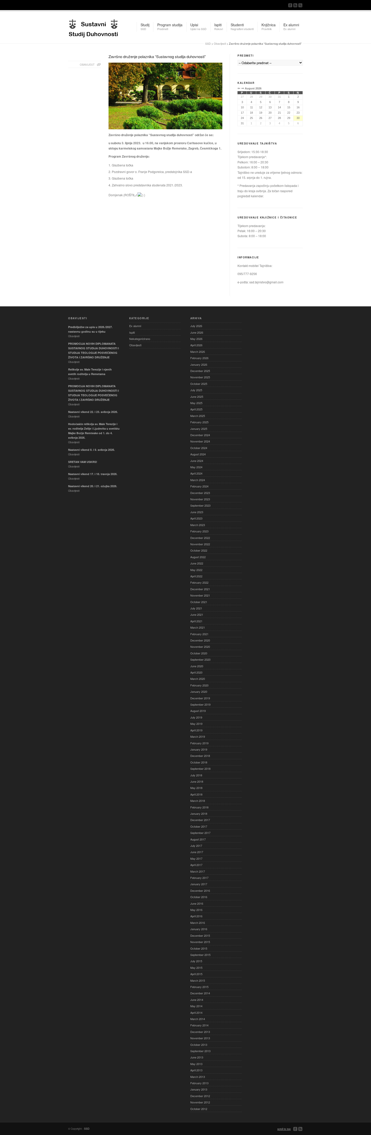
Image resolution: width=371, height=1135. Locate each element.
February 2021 (199, 634)
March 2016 (197, 923)
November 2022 (200, 544)
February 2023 (199, 531)
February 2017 (199, 878)
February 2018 (199, 807)
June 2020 (196, 666)
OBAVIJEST (87, 64)
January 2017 (198, 884)
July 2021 (196, 608)
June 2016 (196, 903)
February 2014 (199, 1025)
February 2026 (199, 358)
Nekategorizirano (139, 339)
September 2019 (200, 704)
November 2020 (200, 647)
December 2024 (200, 435)
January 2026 (198, 364)
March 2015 (197, 980)
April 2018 (196, 794)
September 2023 (200, 505)
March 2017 (197, 871)
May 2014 (196, 1006)
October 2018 (198, 762)
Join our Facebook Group (290, 5)
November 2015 (200, 942)
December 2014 (200, 993)
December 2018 (200, 756)
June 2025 (196, 396)
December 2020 (200, 640)
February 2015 (199, 987)
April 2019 (196, 730)
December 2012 (200, 1096)
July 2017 (196, 846)
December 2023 (200, 493)
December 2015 (200, 935)
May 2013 (196, 1064)
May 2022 (196, 570)
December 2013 (200, 1032)
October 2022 (198, 550)
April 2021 (196, 621)
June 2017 (196, 852)
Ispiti (132, 332)
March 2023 (197, 525)
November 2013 (200, 1038)
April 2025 (196, 409)
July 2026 (196, 326)
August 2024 (198, 454)
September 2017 (200, 833)
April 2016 (196, 916)
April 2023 (196, 518)
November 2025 (200, 377)
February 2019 (199, 743)
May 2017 (196, 858)
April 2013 (196, 1070)
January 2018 (198, 813)
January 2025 (198, 429)
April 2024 (196, 473)
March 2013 (197, 1077)
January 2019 (198, 749)
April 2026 (196, 345)
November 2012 (200, 1102)
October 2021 (198, 602)
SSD (93, 27)
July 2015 (196, 961)
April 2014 (196, 1012)
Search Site (300, 5)
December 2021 (200, 589)
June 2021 (196, 614)
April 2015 (196, 974)
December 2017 (200, 820)
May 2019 (196, 724)
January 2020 (198, 691)
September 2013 (200, 1051)
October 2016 (198, 897)
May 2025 (196, 403)
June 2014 (196, 1000)
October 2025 (198, 384)
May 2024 (196, 467)
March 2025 (197, 416)
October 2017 (198, 826)
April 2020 (196, 672)
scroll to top (284, 1129)
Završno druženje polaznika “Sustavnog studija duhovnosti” (157, 56)
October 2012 (198, 1109)
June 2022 (196, 563)
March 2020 (197, 679)
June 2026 (196, 332)
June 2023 (196, 512)
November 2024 (200, 441)
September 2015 (200, 955)
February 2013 (199, 1083)
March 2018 (197, 801)
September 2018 (200, 769)
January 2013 (198, 1089)
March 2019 (197, 736)
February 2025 (199, 422)
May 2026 (196, 339)
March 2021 (197, 627)
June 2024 (196, 461)
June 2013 (196, 1057)
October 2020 (198, 653)
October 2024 (198, 448)
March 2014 (197, 1019)
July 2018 (196, 775)
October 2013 (198, 1045)
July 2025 (196, 390)
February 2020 (199, 685)
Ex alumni (135, 326)
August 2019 (198, 711)
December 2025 (200, 371)
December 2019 (200, 698)
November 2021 (200, 595)
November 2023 (200, 499)
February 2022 (199, 582)
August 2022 (198, 557)
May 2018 (196, 788)
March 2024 (197, 480)
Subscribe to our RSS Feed (295, 5)
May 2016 (196, 910)
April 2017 (196, 865)
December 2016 (200, 891)
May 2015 (196, 968)
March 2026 (197, 352)
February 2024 (199, 486)
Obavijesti (220, 43)
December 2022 (200, 538)
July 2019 (196, 717)
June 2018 (196, 781)
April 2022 (196, 576)
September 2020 (200, 659)
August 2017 (198, 839)
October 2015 (198, 948)
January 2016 (198, 929)
